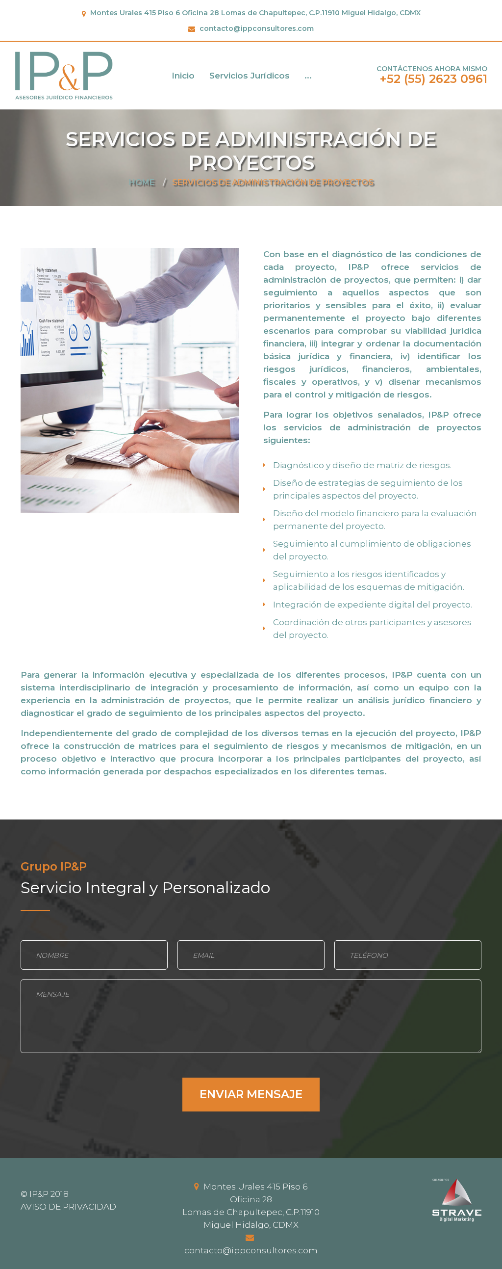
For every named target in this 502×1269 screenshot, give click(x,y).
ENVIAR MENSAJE (251, 1094)
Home (141, 182)
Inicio (183, 75)
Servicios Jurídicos (249, 75)
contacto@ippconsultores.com (257, 28)
